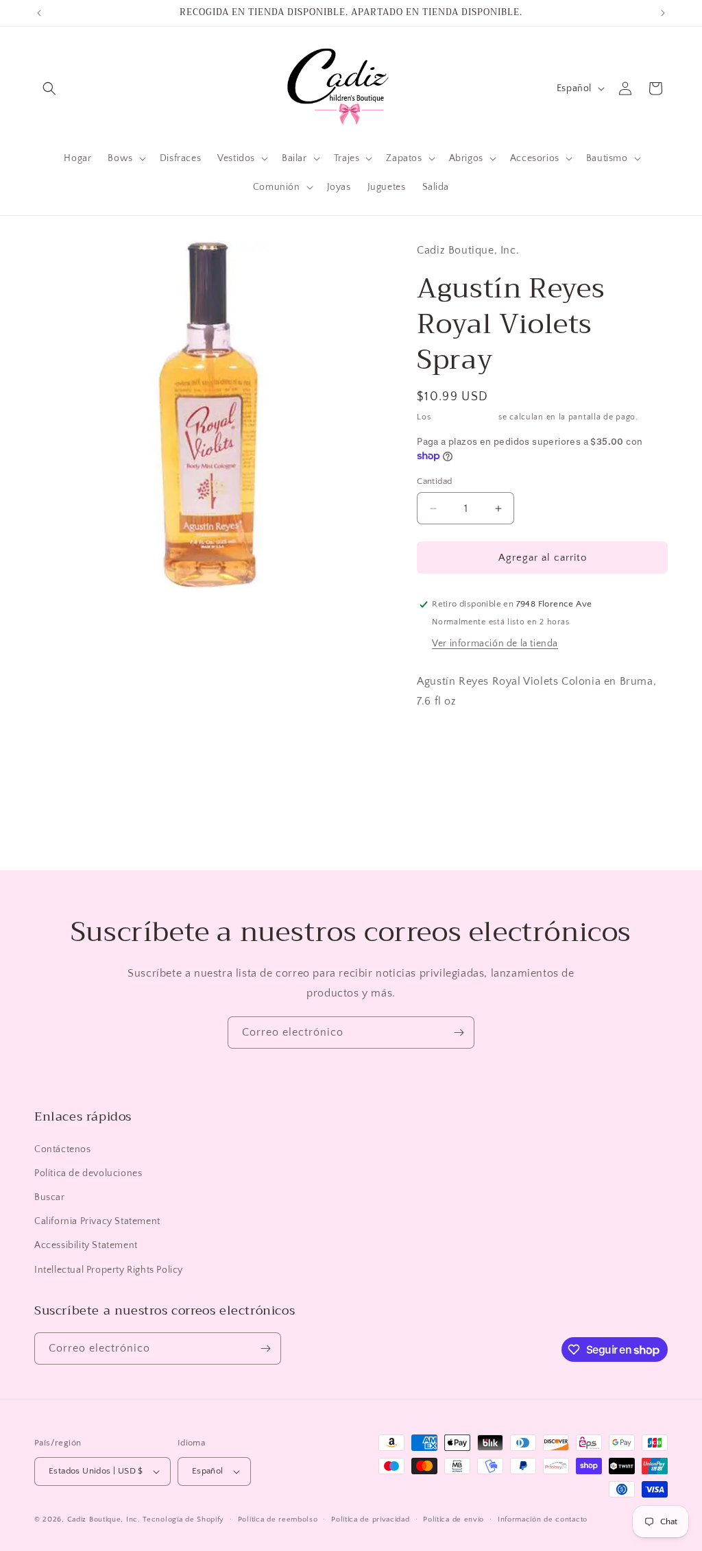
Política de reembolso (278, 1519)
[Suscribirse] (459, 1032)
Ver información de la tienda (495, 643)
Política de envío (453, 1519)
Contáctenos (62, 1149)
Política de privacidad (370, 1519)
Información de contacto (543, 1519)
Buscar (49, 1197)
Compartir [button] (453, 742)
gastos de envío (464, 417)
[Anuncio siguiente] (663, 13)
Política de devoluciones (88, 1173)
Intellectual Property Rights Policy (108, 1270)
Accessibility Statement (86, 1245)
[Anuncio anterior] (39, 13)
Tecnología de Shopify (183, 1519)
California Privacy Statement (97, 1221)
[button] (49, 88)
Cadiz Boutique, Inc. (104, 1519)
